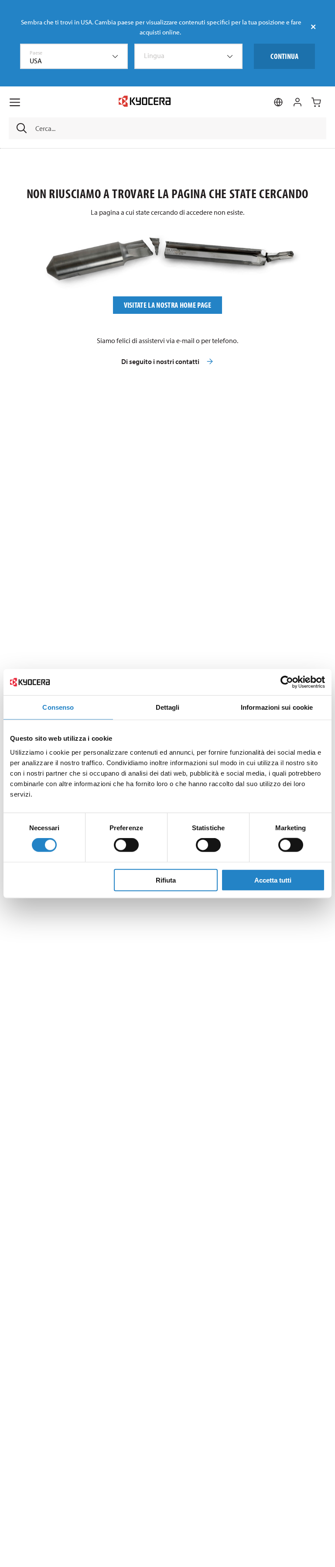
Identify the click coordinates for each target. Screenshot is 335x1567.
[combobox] (74, 56)
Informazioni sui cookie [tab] (277, 707)
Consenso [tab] (58, 707)
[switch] (126, 845)
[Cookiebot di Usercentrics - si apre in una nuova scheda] (287, 682)
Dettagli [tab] (168, 707)
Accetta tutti (272, 879)
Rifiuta (166, 879)
